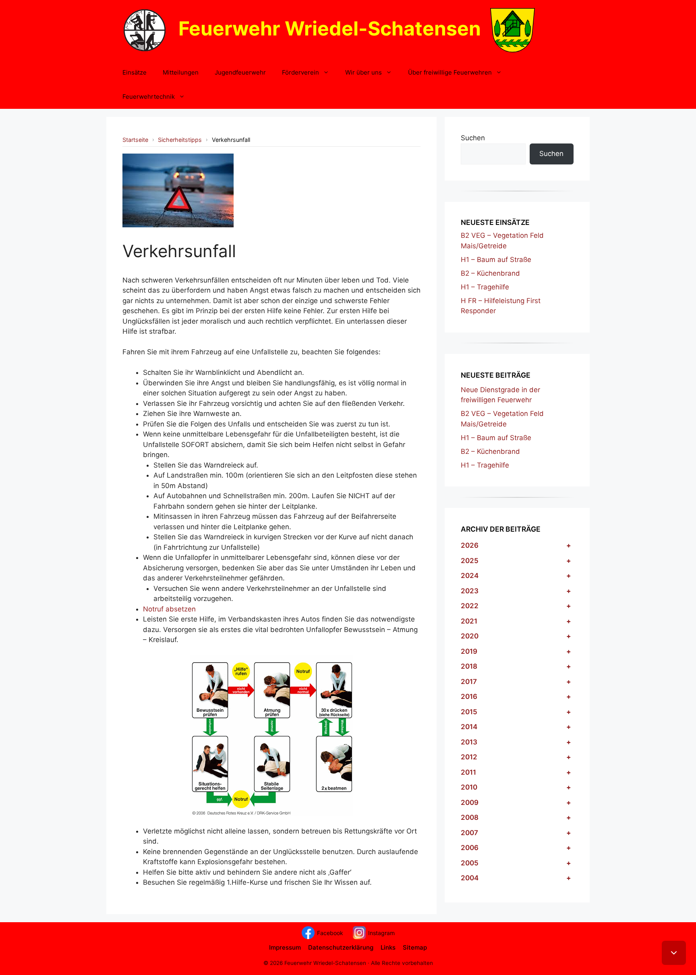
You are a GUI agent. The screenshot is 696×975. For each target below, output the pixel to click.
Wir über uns (363, 72)
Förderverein (300, 72)
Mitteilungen (181, 72)
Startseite (135, 139)
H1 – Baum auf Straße (496, 260)
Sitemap (415, 947)
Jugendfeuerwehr (240, 72)
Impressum (285, 947)
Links (388, 947)
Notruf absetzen (169, 609)
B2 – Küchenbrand (490, 273)
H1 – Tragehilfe (485, 287)
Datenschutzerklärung (340, 947)
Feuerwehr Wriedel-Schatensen (329, 28)
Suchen (473, 138)
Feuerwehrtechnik (148, 96)
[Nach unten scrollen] (674, 953)
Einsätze (134, 72)
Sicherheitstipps (180, 139)
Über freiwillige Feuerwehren (450, 72)
